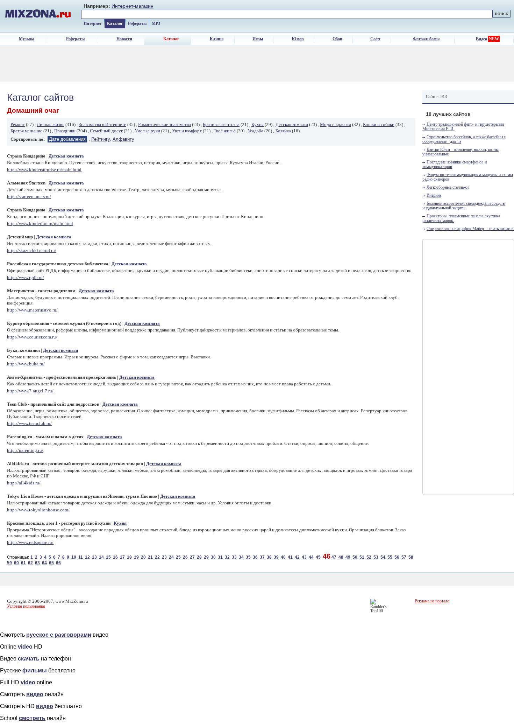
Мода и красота (335, 124)
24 (171, 557)
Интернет (93, 23)
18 (129, 557)
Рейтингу (100, 139)
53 (375, 557)
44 (311, 557)
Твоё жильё (225, 130)
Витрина (434, 195)
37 (262, 557)
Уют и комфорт (187, 130)
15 (108, 557)
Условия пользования (26, 606)
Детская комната (292, 124)
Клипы (216, 38)
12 (87, 557)
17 (122, 557)
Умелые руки (147, 130)
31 (220, 557)
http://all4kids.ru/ (24, 482)
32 (227, 557)
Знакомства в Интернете (102, 124)
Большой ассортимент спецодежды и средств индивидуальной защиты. (463, 205)
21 (150, 557)
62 (30, 562)
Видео (481, 38)
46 (326, 556)
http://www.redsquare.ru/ (30, 542)
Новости (124, 38)
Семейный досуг (106, 130)
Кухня (257, 124)
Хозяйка (283, 130)
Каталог (115, 23)
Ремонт (17, 124)
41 (290, 557)
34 (241, 557)
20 (143, 557)
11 (80, 557)
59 (9, 562)
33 (234, 557)
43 (304, 557)
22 (157, 557)
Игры (257, 38)
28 (199, 557)
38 (269, 557)
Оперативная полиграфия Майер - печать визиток (470, 228)
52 (368, 557)
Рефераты (137, 23)
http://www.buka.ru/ (26, 363)
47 (333, 557)
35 (248, 557)
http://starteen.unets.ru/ (29, 196)
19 (136, 557)
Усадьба (255, 130)
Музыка (26, 38)
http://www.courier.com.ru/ (32, 337)
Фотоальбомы (426, 38)
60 (16, 562)
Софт (375, 38)
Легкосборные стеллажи (448, 187)
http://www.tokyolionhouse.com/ (38, 509)
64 (44, 562)
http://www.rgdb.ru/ (25, 277)
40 (283, 557)
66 (58, 562)
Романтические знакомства (164, 124)
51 (361, 557)
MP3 (156, 23)
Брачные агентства (221, 124)
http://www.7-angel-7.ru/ (30, 390)
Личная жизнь (50, 124)
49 (347, 557)
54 (382, 557)
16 (115, 557)
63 (37, 562)
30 (213, 557)
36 (255, 557)
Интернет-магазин (133, 6)
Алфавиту (123, 139)
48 (340, 557)
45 (318, 557)
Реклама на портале (432, 601)
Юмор (298, 38)
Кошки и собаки (378, 124)
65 (51, 562)
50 (354, 557)
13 (94, 557)
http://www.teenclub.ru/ (29, 423)
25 (178, 557)
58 (410, 557)
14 (101, 557)
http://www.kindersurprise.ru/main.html (44, 169)
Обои (337, 38)
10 (73, 557)
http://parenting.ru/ (25, 450)
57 (403, 557)
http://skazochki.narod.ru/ (31, 250)
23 (164, 557)
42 (297, 557)
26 (185, 557)
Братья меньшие (26, 130)
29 (206, 557)
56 (396, 557)
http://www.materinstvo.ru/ (32, 310)
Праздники (65, 130)
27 (192, 557)
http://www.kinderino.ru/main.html (40, 223)
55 (389, 557)
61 (23, 562)
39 (276, 557)
